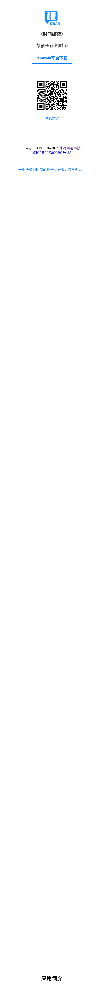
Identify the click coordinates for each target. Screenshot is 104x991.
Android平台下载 (52, 58)
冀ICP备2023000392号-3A (52, 153)
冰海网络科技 (70, 148)
